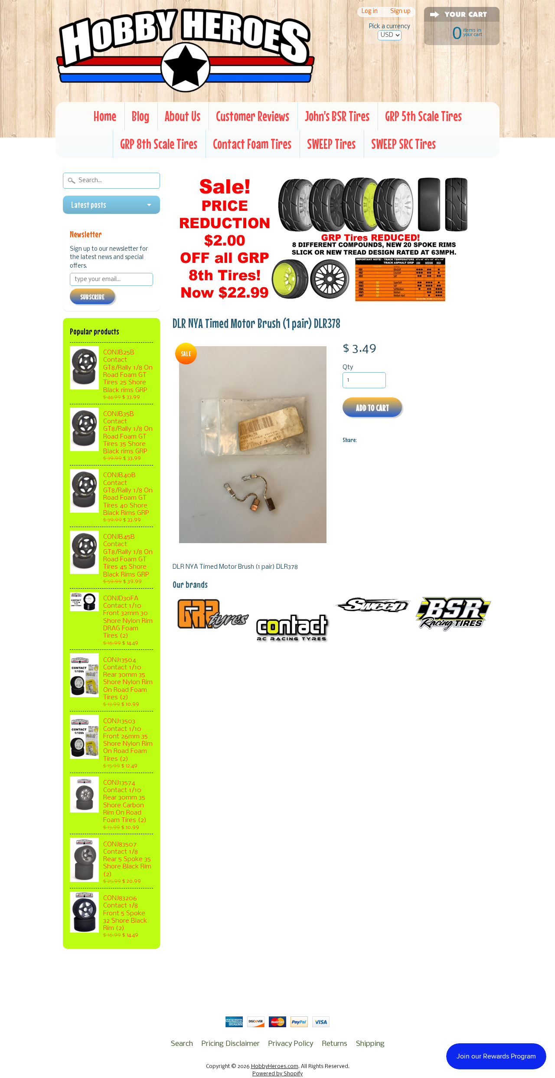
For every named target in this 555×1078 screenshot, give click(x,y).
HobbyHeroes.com (274, 1066)
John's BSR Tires (337, 116)
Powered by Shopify (277, 1074)
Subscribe (92, 297)
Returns (334, 1044)
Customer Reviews (252, 116)
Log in (370, 12)
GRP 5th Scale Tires (423, 116)
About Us (182, 116)
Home (105, 116)
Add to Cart (372, 408)
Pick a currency (389, 26)
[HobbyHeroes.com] (185, 89)
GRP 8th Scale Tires (158, 144)
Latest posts (88, 205)
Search (182, 1044)
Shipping (370, 1044)
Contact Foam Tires (252, 144)
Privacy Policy (290, 1044)
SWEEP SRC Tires (403, 144)
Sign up (400, 12)
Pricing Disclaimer (231, 1044)
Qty (348, 367)
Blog (140, 116)
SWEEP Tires (331, 144)
